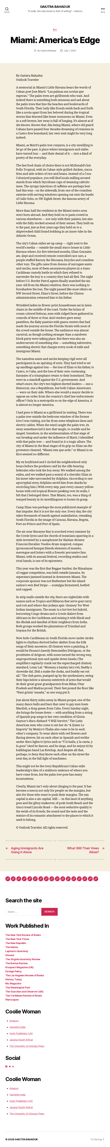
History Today (13, 979)
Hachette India (17, 1027)
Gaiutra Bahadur (48, 50)
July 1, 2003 (70, 50)
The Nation (11, 947)
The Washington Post (17, 987)
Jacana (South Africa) (21, 1039)
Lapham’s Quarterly (16, 951)
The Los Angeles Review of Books (24, 975)
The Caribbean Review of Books (23, 995)
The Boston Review (16, 963)
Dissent (9, 955)
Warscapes (12, 999)
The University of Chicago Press (26, 1046)
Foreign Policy (13, 971)
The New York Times (17, 939)
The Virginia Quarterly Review (22, 959)
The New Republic (15, 943)
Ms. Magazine (13, 983)
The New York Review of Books (23, 935)
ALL (55, 29)
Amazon (13, 1020)
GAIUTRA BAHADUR (55, 6)
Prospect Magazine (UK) (19, 967)
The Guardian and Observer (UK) (24, 991)
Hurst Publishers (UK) (21, 1033)
